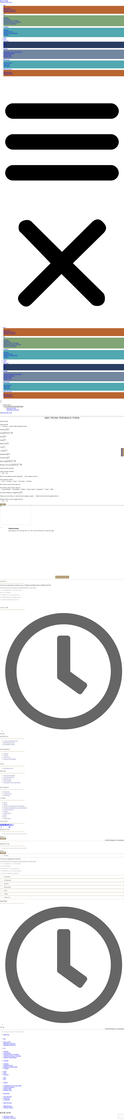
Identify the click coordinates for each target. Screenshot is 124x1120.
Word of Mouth (6, 489)
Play (4, 45)
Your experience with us (6, 479)
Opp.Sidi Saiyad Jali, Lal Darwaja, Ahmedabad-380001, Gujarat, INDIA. (18, 587)
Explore (5, 48)
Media (23, 489)
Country (2, 450)
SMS (52, 489)
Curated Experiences (8, 53)
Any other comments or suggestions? (10, 492)
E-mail (46, 489)
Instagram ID (3, 454)
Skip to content (4, 0)
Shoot (4, 38)
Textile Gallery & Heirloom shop (18, 426)
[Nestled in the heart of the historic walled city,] (62, 548)
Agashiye (5, 17)
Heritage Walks (7, 55)
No (7, 473)
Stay (4, 5)
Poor (3, 481)
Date (1, 433)
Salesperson (3, 429)
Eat (4, 14)
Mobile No (3, 443)
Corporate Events (8, 31)
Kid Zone (6, 41)
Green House (6, 19)
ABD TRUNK (4, 424)
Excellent (28, 481)
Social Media (15, 489)
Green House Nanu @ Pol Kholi (12, 22)
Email (1, 440)
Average (9, 481)
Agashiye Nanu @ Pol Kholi (11, 20)
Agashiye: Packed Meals (10, 23)
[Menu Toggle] (1, 401)
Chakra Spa (6, 64)
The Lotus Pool (7, 63)
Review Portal (31, 489)
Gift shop (4, 426)
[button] (62, 201)
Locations (6, 34)
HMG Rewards (7, 69)
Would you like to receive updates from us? (11, 499)
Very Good (21, 481)
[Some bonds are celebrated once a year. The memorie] (12, 554)
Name (2, 436)
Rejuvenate (6, 59)
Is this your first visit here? (7, 471)
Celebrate (5, 27)
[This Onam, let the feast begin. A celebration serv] (37, 554)
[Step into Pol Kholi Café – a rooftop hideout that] (87, 545)
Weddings (6, 30)
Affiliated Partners (8, 74)
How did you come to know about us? (10, 487)
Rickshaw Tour (7, 56)
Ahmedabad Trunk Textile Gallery (12, 52)
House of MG (7, 8)
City (1, 447)
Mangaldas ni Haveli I (9, 10)
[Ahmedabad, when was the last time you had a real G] (112, 554)
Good (14, 481)
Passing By (40, 489)
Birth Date (3, 461)
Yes (3, 473)
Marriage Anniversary (6, 465)
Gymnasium (6, 66)
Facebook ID (3, 458)
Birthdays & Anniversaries (10, 33)
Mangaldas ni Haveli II (9, 11)
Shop (4, 39)
